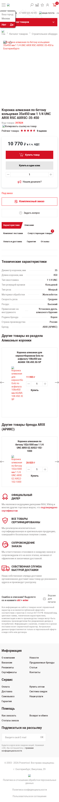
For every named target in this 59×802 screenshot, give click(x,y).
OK (41, 737)
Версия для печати (52, 598)
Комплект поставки (13, 233)
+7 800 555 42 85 (28, 13)
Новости (34, 657)
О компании (8, 657)
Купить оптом (37, 686)
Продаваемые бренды (42, 662)
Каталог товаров (18, 34)
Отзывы (45, 241)
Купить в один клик (29, 165)
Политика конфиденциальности (29, 789)
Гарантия (31, 241)
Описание (29, 225)
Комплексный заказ (31, 201)
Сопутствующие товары (40, 232)
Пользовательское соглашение (29, 796)
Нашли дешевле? (32, 181)
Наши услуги (36, 696)
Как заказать (9, 715)
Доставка (7, 691)
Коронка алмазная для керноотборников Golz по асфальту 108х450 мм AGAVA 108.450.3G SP (29, 357)
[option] (29, 462)
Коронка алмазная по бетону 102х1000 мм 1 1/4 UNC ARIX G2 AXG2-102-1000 (29, 446)
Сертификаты (9, 672)
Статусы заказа (10, 720)
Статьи (33, 667)
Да (11, 24)
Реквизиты (8, 667)
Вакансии (7, 662)
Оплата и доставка (12, 241)
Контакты (35, 672)
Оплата (6, 686)
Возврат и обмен (39, 715)
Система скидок (38, 691)
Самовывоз (8, 696)
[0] (54, 5)
